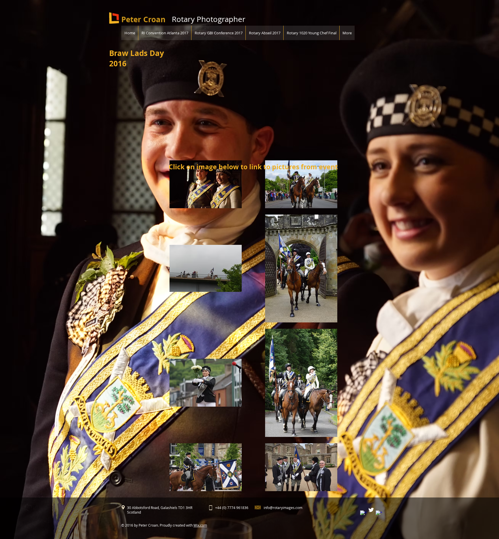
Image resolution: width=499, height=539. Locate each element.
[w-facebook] (363, 513)
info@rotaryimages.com (283, 507)
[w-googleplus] (379, 513)
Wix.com (200, 525)
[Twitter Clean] (371, 510)
